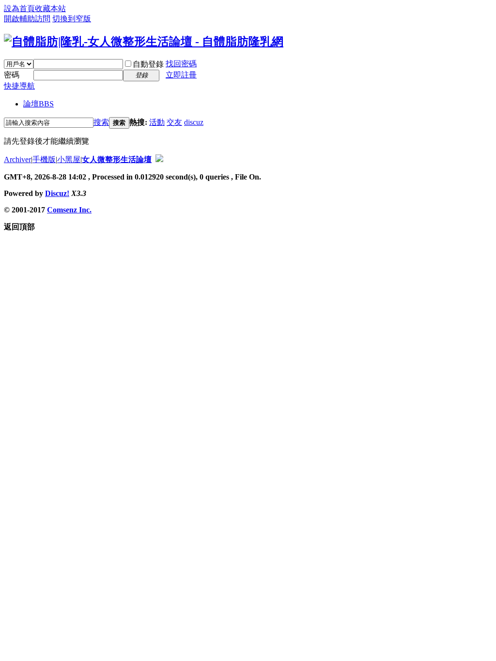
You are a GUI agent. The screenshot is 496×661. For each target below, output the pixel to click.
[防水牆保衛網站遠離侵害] (159, 159)
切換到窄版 (71, 19)
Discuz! (57, 193)
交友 (174, 122)
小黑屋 (68, 159)
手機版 (44, 159)
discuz (193, 122)
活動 (157, 122)
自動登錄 (148, 64)
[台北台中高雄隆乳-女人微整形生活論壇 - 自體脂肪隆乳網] (143, 41)
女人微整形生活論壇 (117, 159)
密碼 (11, 75)
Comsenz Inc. (69, 210)
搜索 (101, 122)
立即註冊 (181, 75)
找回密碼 (181, 64)
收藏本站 (50, 8)
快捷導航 (19, 86)
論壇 (38, 104)
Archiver (17, 159)
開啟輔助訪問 (27, 19)
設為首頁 (19, 8)
